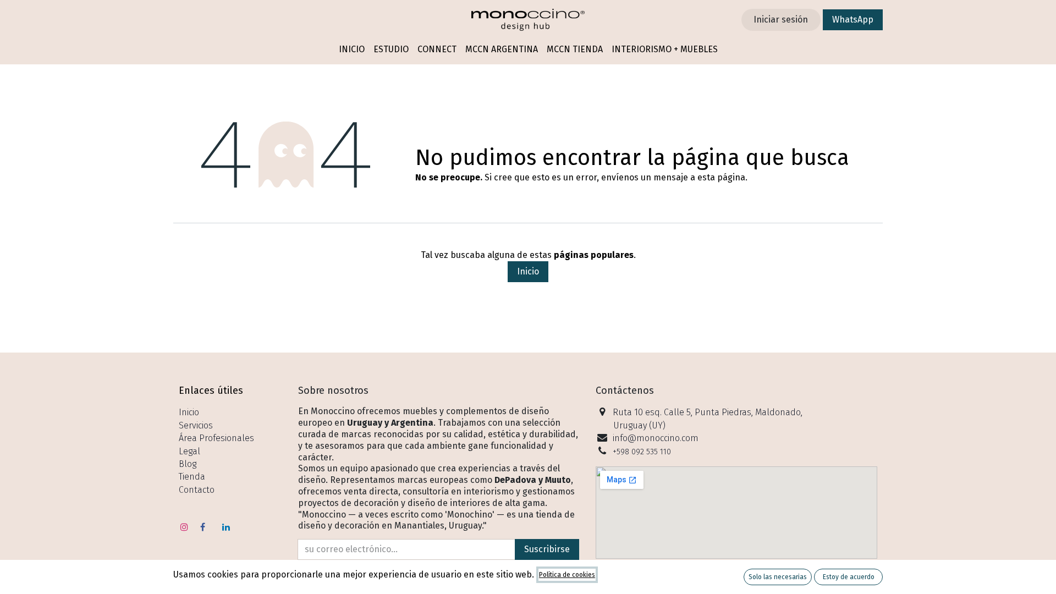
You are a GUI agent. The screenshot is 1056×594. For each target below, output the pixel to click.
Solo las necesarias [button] (778, 577)
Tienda (192, 476)
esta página (721, 177)
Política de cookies (567, 575)
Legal (189, 451)
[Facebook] (203, 527)
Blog (187, 464)
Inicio (528, 271)
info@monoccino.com (655, 438)
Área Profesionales (216, 438)
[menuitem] (351, 50)
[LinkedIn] (226, 527)
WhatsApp (852, 19)
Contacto (197, 490)
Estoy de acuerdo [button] (849, 577)
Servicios (196, 425)
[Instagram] (184, 526)
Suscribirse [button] (547, 549)
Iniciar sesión (781, 19)
